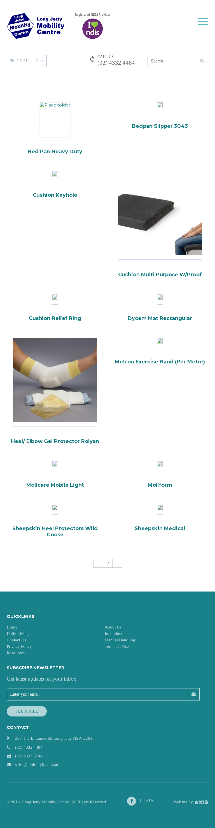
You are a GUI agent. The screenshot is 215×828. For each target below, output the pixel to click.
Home (12, 627)
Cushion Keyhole (55, 195)
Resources (16, 653)
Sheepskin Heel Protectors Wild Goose (55, 531)
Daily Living (18, 633)
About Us (113, 627)
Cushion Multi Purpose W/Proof (160, 275)
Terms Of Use (117, 646)
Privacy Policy (19, 646)
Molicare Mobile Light (55, 485)
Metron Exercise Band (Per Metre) (160, 362)
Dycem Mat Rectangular (160, 318)
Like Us (146, 800)
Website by (184, 802)
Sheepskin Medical (160, 528)
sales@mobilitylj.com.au (36, 764)
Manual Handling (120, 640)
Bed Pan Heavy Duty (55, 152)
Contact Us (16, 640)
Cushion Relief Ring (55, 318)
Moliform (160, 485)
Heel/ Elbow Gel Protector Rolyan (55, 441)
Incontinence (116, 633)
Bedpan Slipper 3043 (160, 126)
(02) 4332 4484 (116, 62)
